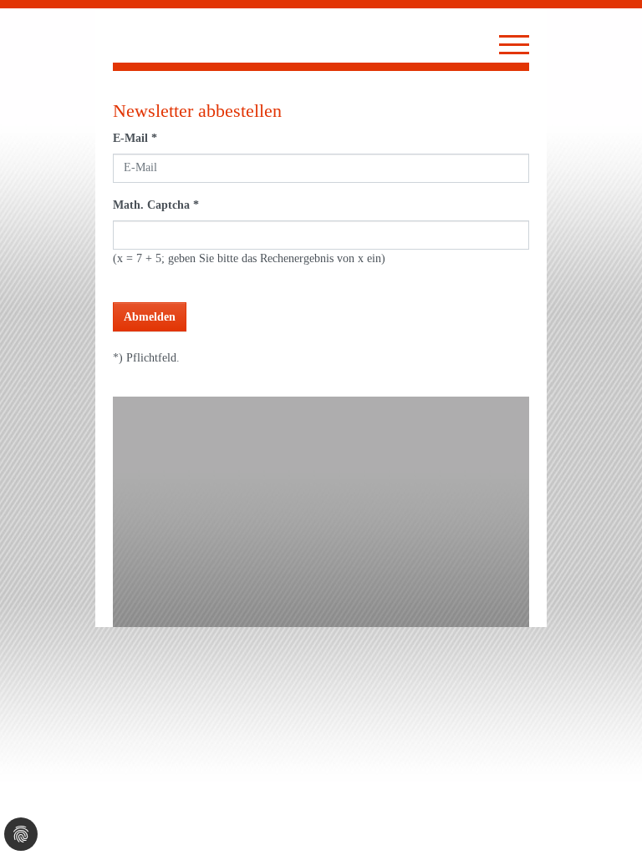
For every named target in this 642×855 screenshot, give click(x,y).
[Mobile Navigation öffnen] (514, 44)
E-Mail (135, 138)
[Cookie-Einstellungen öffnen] (21, 834)
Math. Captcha (156, 205)
